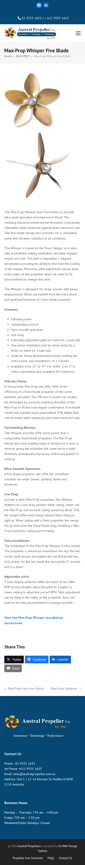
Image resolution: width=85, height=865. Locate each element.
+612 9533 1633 (30, 769)
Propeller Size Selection (28, 858)
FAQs (51, 858)
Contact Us (65, 858)
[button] (78, 33)
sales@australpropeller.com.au (34, 774)
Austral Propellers (29, 846)
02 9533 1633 (25, 763)
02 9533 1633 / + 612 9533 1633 (45, 18)
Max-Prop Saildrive (64, 688)
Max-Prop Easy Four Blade (24, 688)
